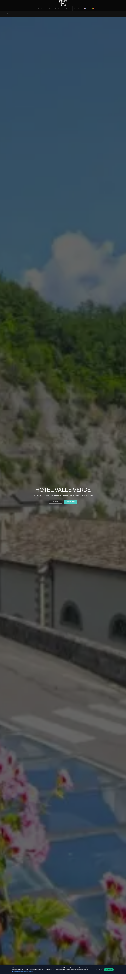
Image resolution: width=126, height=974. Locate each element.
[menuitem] (33, 8)
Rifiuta (100, 969)
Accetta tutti (108, 969)
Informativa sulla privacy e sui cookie (22, 971)
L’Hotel (55, 501)
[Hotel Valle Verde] (63, 3)
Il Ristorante (70, 501)
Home (9, 14)
